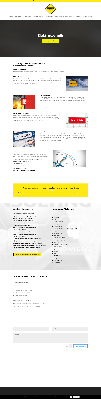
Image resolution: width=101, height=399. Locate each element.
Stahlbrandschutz (58, 260)
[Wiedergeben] (19, 193)
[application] (50, 193)
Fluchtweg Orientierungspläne (61, 244)
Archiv (55, 219)
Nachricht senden (80, 346)
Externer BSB (57, 242)
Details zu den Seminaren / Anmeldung (27, 255)
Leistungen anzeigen (49, 41)
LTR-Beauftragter (57, 249)
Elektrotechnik (49, 16)
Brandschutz (28, 16)
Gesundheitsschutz (38, 16)
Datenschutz (76, 396)
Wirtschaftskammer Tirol (20, 168)
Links (55, 248)
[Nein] (99, 397)
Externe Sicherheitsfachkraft (60, 240)
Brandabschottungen (58, 221)
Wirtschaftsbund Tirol (19, 167)
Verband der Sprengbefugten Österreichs (24, 165)
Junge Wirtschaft (18, 163)
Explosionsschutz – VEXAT (59, 239)
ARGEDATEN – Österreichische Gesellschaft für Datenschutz (28, 159)
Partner (55, 253)
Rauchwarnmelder (58, 257)
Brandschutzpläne (58, 226)
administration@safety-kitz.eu (24, 300)
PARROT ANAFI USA (87, 16)
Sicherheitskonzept (58, 258)
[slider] (81, 193)
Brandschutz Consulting (59, 224)
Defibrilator (56, 232)
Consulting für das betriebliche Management (64, 230)
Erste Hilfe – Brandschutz (59, 237)
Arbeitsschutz (18, 16)
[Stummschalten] (78, 193)
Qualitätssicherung (67, 16)
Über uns (78, 16)
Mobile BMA (56, 251)
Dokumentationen (58, 233)
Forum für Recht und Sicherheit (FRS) (22, 161)
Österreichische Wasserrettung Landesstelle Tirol (25, 170)
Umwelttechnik (58, 16)
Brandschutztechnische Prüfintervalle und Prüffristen (66, 228)
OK (71, 396)
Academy (11, 16)
